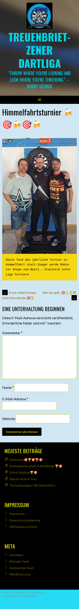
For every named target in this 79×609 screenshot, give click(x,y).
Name (8, 387)
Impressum (17, 513)
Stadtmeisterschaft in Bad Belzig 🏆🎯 (35, 466)
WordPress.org (19, 574)
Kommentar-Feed (21, 568)
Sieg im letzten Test (23, 479)
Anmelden (16, 555)
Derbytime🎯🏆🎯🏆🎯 (26, 459)
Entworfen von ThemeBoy (19, 596)
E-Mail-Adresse (15, 399)
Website (8, 419)
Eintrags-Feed (19, 561)
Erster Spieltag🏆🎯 (23, 472)
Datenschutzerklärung (24, 520)
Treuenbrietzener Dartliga (39, 50)
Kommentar (12, 333)
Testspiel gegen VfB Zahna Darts (32, 485)
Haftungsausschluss (23, 526)
